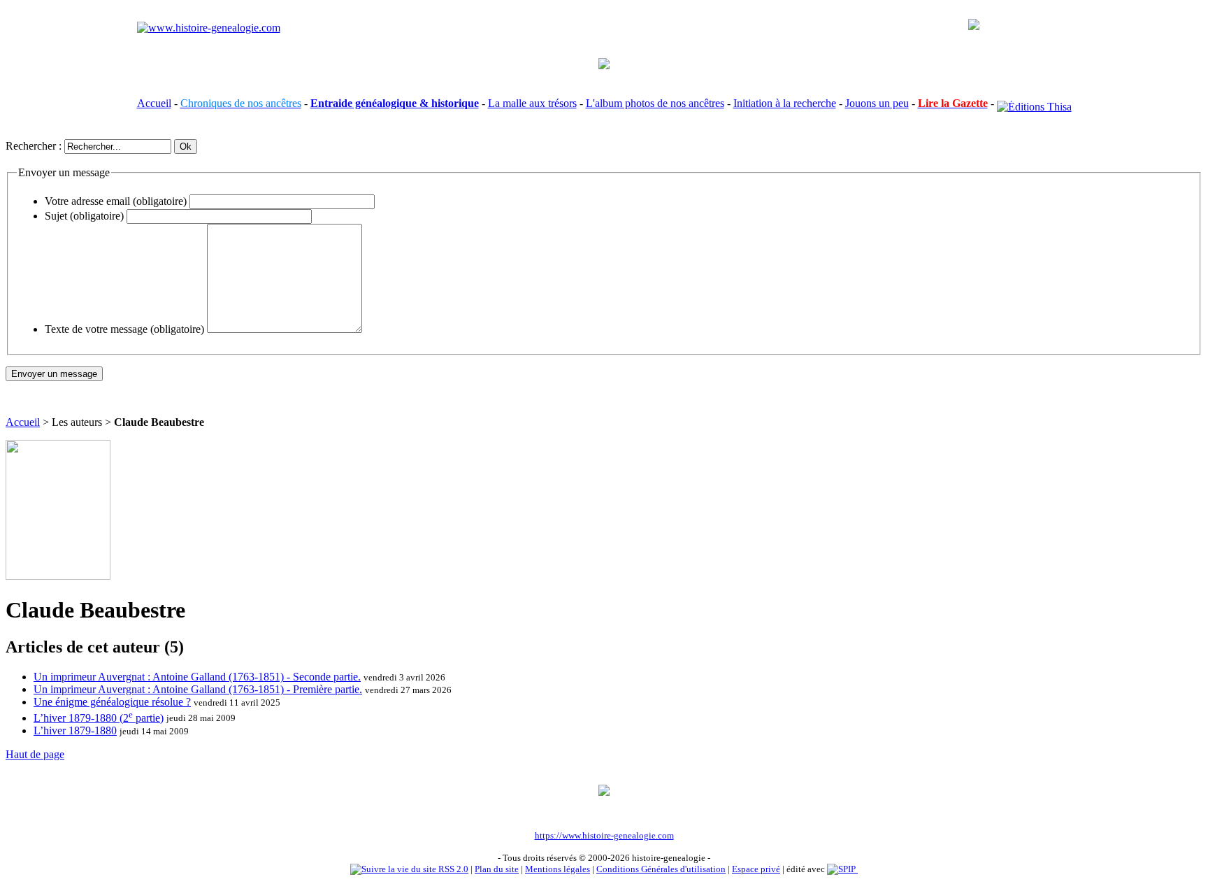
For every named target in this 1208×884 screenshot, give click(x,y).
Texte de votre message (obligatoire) (124, 329)
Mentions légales (557, 869)
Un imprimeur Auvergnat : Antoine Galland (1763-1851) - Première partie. (198, 689)
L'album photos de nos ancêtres (655, 103)
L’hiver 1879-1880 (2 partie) (99, 718)
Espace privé (756, 869)
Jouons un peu (877, 103)
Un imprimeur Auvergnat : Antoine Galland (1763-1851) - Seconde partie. (197, 677)
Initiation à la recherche (784, 103)
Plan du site (497, 869)
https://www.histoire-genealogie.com (604, 835)
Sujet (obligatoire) (84, 216)
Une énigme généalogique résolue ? (112, 702)
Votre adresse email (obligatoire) (116, 201)
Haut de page (35, 754)
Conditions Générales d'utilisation (661, 869)
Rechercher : (34, 146)
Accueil (154, 103)
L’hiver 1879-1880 (75, 730)
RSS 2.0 (452, 869)
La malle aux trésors (532, 103)
